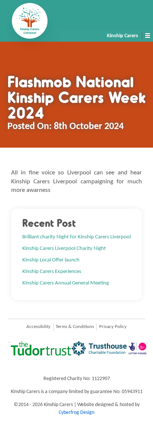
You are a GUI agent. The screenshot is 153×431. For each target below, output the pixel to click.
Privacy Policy (113, 327)
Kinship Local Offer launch (50, 260)
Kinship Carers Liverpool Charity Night (64, 248)
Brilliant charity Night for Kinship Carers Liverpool (76, 237)
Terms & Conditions (75, 327)
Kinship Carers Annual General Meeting (65, 283)
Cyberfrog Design (76, 412)
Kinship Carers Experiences (51, 271)
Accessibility (38, 327)
